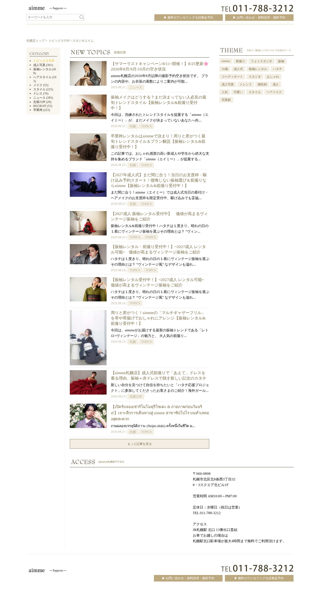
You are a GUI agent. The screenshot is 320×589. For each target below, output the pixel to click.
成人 (276, 84)
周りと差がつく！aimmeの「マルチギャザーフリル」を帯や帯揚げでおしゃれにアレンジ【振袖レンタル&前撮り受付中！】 (158, 318)
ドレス (37, 93)
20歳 (225, 69)
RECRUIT (39, 106)
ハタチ (277, 69)
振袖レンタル (258, 69)
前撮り (240, 61)
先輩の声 (136, 396)
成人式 (238, 69)
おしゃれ (273, 76)
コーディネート (232, 76)
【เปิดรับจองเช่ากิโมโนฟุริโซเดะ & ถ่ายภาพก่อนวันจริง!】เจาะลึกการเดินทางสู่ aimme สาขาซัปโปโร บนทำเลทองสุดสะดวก (160, 413)
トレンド (246, 84)
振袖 (281, 61)
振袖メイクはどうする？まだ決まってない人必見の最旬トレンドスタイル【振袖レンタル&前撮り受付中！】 (158, 102)
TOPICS (146, 126)
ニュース (136, 87)
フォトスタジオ (261, 61)
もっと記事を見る (139, 444)
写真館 (226, 100)
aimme (226, 61)
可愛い (238, 92)
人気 (225, 92)
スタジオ (255, 76)
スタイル (255, 92)
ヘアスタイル (42, 77)
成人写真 (228, 84)
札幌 (133, 126)
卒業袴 (37, 110)
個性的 (262, 84)
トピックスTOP (58, 40)
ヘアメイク (274, 92)
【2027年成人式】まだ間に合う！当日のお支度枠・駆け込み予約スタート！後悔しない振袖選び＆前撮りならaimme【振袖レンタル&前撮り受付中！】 (159, 180)
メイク (37, 85)
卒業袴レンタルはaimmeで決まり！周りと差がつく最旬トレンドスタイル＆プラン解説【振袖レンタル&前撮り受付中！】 (158, 141)
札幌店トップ (35, 40)
